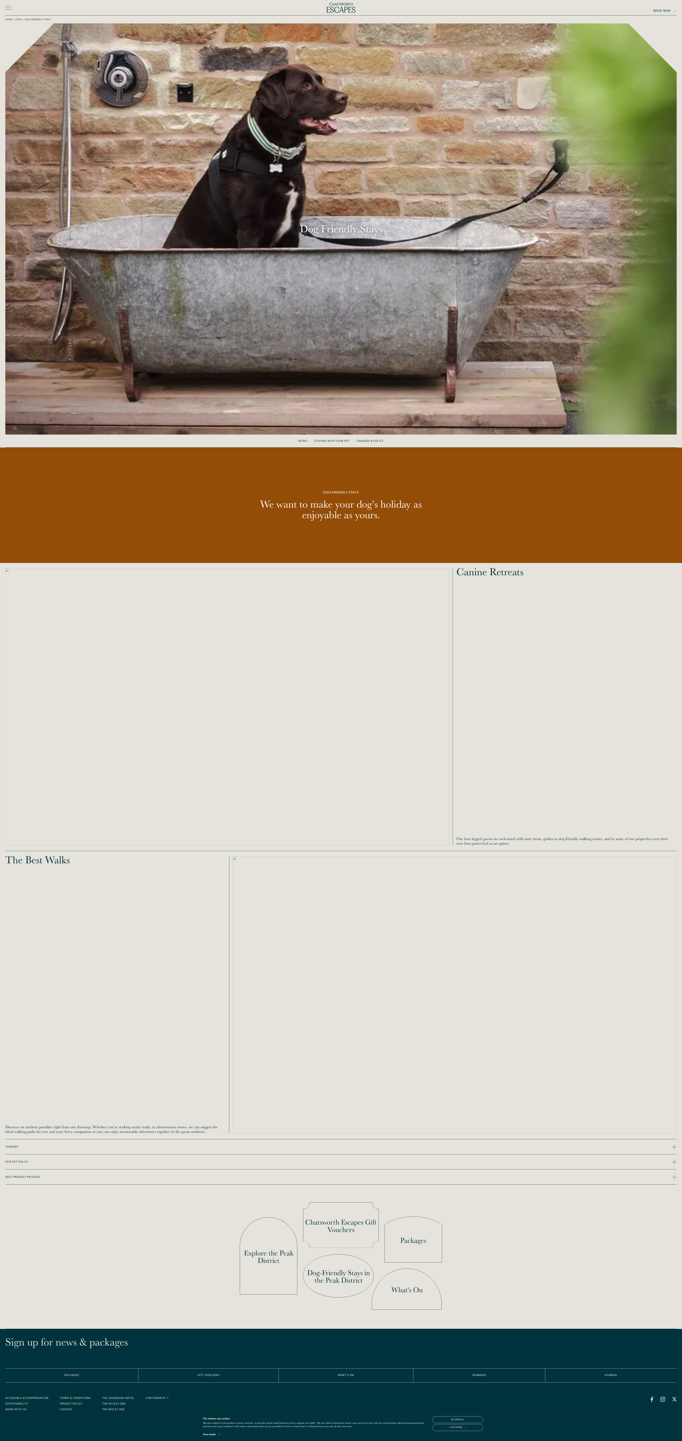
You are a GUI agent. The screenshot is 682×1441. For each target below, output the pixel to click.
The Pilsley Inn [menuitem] (114, 1404)
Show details (209, 1435)
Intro (302, 441)
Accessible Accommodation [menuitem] (26, 1398)
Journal (611, 1375)
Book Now (662, 11)
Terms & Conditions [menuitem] (75, 1398)
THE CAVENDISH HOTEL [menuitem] (118, 1398)
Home (9, 20)
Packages (71, 1375)
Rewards (479, 1375)
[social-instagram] (662, 1399)
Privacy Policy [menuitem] (71, 1404)
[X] (674, 1399)
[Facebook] (652, 1399)
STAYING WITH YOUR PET (332, 441)
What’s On (346, 1375)
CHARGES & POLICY (370, 441)
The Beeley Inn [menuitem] (113, 1410)
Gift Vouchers (208, 1375)
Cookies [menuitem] (66, 1410)
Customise (456, 1427)
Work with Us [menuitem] (16, 1410)
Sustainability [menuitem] (16, 1404)
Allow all (457, 1420)
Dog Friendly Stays (38, 20)
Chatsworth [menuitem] (155, 1398)
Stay (18, 20)
